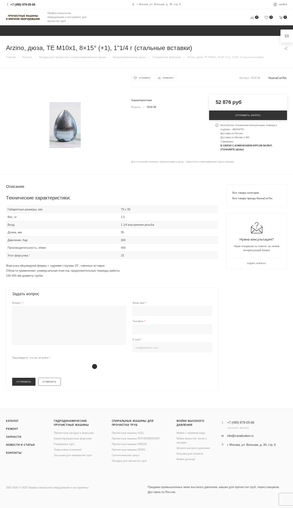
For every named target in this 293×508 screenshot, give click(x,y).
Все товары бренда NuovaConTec (252, 198)
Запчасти (13, 436)
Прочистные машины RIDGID (129, 444)
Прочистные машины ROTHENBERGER (135, 438)
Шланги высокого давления (193, 448)
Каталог (12, 420)
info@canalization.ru (240, 435)
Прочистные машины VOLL (128, 432)
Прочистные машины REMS (128, 449)
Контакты (14, 452)
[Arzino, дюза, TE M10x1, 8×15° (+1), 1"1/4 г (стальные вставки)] (65, 125)
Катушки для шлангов (190, 453)
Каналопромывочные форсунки (73, 438)
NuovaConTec (277, 78)
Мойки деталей (186, 459)
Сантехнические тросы (125, 455)
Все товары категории (245, 192)
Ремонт (12, 428)
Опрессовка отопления (68, 449)
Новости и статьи (20, 444)
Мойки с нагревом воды (191, 432)
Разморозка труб (64, 444)
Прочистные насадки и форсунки (74, 432)
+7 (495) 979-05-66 (22, 4)
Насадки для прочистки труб (129, 460)
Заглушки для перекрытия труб (73, 455)
